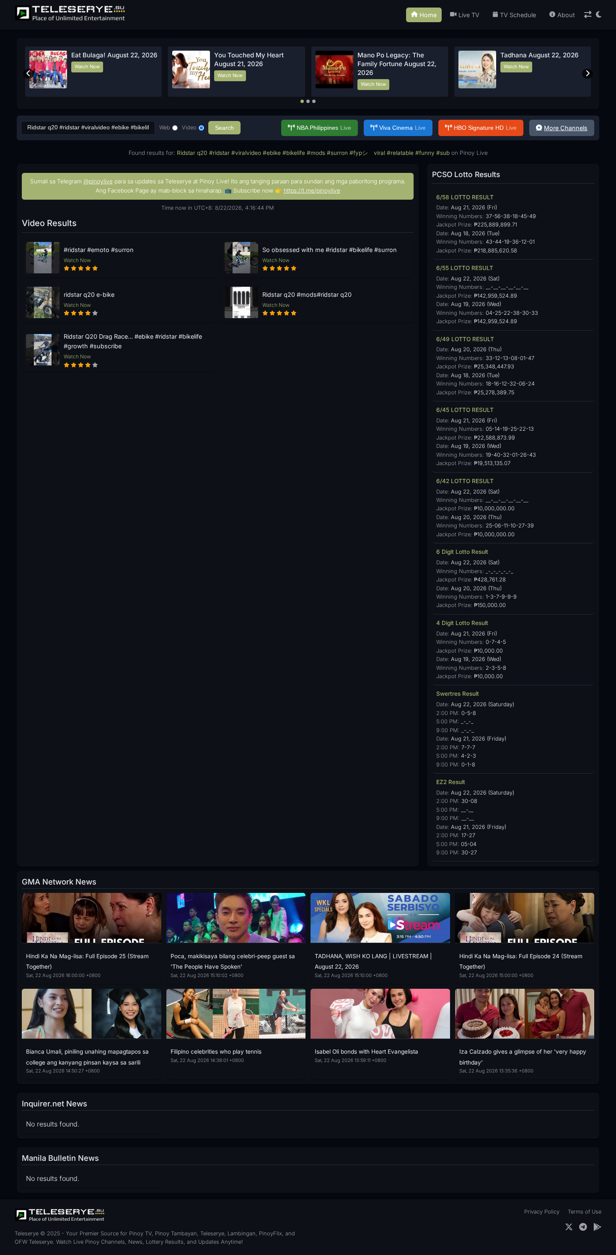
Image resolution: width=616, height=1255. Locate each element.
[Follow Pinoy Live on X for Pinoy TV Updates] (569, 1227)
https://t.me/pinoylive (312, 190)
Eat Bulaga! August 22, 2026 (114, 55)
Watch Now (87, 66)
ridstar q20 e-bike (89, 294)
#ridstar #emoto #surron (99, 249)
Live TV (468, 14)
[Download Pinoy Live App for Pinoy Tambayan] (597, 1227)
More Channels (566, 127)
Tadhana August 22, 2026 (539, 55)
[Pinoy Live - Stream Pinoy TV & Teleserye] (71, 19)
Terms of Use (584, 1212)
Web (164, 127)
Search (224, 127)
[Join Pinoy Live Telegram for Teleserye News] (583, 1227)
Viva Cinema (402, 127)
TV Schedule (518, 14)
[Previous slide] (28, 74)
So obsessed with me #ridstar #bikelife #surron (329, 249)
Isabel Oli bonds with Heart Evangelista (366, 1051)
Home (428, 14)
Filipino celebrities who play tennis (216, 1051)
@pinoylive (98, 181)
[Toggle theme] (598, 14)
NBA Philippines (324, 127)
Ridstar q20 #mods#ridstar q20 (307, 294)
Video (189, 127)
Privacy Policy (541, 1212)
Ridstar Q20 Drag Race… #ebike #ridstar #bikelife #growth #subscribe (133, 341)
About (566, 14)
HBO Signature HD (485, 127)
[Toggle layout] (588, 14)
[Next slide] (587, 74)
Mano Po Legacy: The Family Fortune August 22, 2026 (397, 64)
